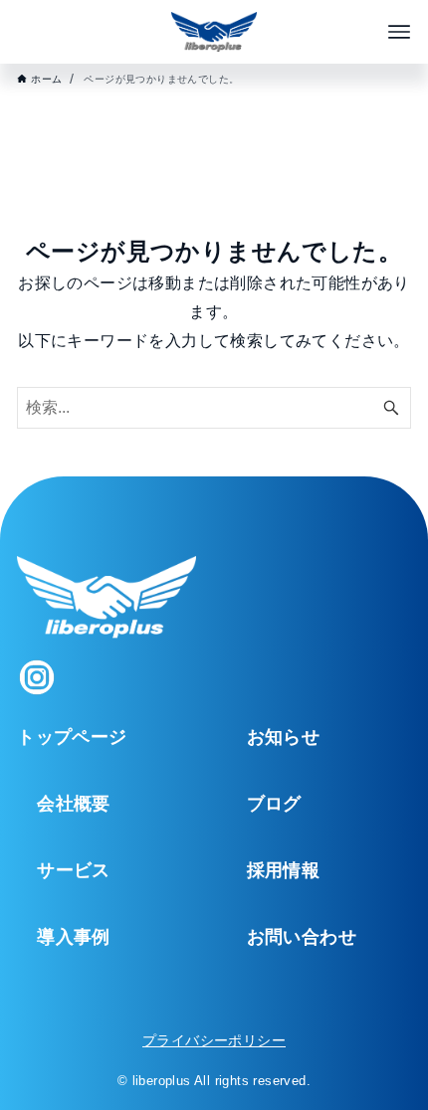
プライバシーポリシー (214, 1040)
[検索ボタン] (391, 408)
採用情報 (284, 870)
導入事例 (73, 937)
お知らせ (284, 737)
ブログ (274, 804)
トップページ (71, 737)
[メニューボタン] (399, 32)
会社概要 (73, 804)
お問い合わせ (301, 937)
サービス (73, 870)
